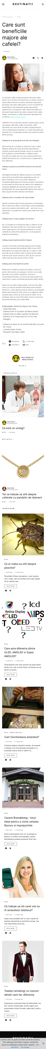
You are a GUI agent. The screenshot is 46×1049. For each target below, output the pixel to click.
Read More (11, 586)
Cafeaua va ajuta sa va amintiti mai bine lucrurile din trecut (23, 325)
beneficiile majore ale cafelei (25, 306)
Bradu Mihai (10, 488)
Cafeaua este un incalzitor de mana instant (20, 311)
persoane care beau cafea (14, 332)
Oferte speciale (16, 732)
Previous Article (10, 373)
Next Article (7, 439)
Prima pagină (7, 17)
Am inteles (25, 1047)
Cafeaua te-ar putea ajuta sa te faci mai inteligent (20, 317)
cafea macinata (9, 309)
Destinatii (23, 4)
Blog (19, 17)
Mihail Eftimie (11, 57)
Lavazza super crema (17, 117)
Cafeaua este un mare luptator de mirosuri (20, 314)
